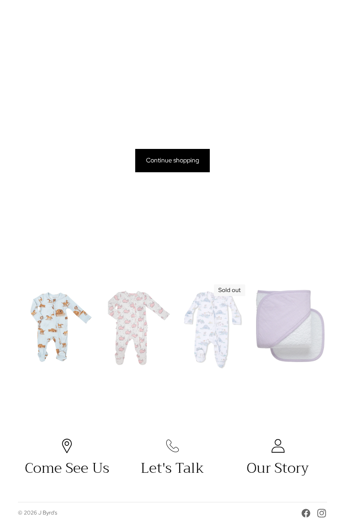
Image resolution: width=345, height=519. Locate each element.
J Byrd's (47, 512)
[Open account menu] (297, 15)
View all (316, 264)
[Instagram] (321, 513)
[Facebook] (306, 513)
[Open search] (278, 15)
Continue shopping (172, 160)
